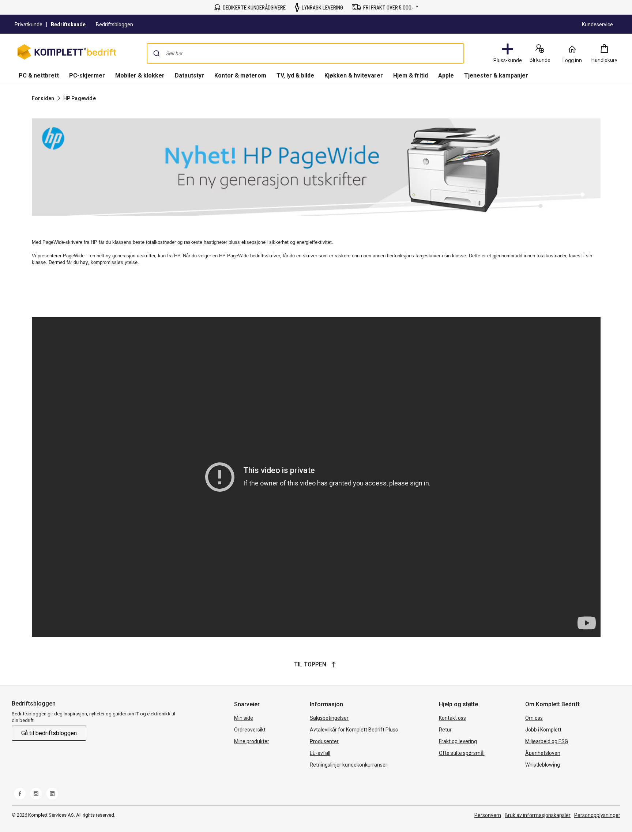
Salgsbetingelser (329, 718)
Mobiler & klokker (140, 75)
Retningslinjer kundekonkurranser (348, 765)
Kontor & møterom (240, 75)
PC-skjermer (87, 75)
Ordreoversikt (250, 730)
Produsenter (324, 741)
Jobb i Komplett (543, 730)
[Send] (156, 53)
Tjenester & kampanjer (496, 75)
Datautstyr (189, 75)
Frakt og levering (458, 741)
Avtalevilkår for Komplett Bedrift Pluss (354, 730)
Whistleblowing (542, 765)
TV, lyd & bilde (295, 75)
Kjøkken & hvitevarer (353, 75)
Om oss (534, 718)
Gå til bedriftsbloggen (49, 733)
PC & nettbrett (39, 75)
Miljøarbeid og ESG (546, 741)
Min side (243, 718)
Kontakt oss (452, 718)
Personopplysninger (597, 815)
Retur (445, 730)
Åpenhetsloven (542, 753)
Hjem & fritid (410, 75)
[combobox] (305, 53)
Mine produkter (251, 741)
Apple (446, 75)
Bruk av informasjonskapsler (538, 815)
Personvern (487, 815)
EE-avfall (320, 753)
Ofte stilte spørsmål (462, 753)
